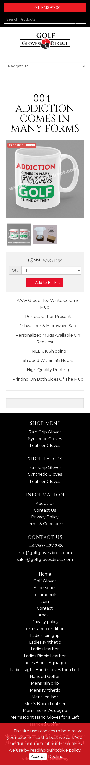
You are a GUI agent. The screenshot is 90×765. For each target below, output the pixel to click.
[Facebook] (32, 55)
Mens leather (45, 697)
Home (45, 574)
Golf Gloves (45, 581)
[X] (40, 55)
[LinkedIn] (49, 55)
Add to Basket (47, 282)
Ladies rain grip (45, 635)
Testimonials (45, 594)
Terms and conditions (45, 628)
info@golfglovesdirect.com (45, 552)
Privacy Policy (45, 517)
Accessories (45, 587)
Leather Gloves (45, 445)
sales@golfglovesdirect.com (45, 559)
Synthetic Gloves (45, 438)
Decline (56, 756)
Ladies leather (45, 649)
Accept (38, 756)
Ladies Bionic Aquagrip (45, 662)
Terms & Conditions (45, 523)
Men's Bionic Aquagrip (45, 710)
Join (45, 601)
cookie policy (67, 750)
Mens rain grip (45, 683)
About (45, 615)
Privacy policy (45, 621)
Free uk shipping (22, 145)
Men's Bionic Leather (45, 703)
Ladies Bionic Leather (45, 656)
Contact (45, 608)
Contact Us (45, 510)
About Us (45, 503)
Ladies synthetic (45, 642)
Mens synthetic (45, 690)
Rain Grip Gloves (45, 432)
